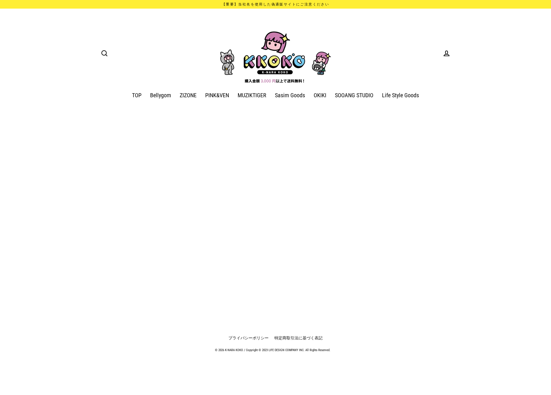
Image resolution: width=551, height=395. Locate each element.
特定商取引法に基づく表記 (298, 338)
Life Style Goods (400, 95)
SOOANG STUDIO (354, 95)
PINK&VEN (217, 95)
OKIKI (320, 95)
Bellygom (160, 95)
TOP (136, 95)
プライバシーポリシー (248, 338)
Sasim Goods (290, 95)
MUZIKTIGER (252, 95)
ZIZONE (188, 95)
